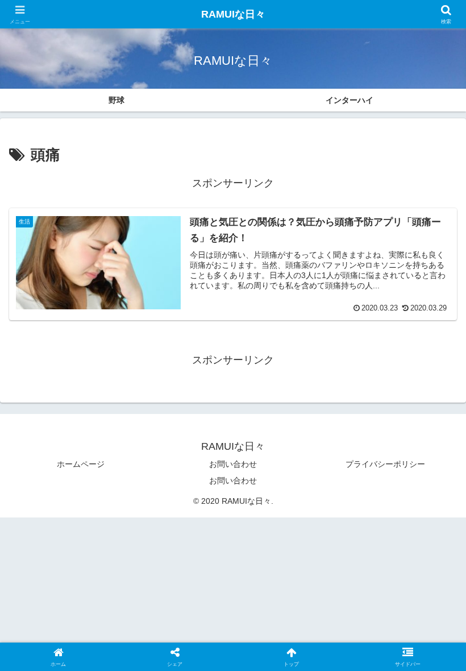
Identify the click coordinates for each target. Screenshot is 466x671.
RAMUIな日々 (233, 14)
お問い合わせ (233, 464)
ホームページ (81, 464)
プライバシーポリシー (385, 464)
